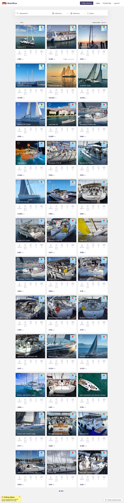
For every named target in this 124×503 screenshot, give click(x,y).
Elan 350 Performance (57, 395)
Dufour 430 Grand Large (26, 395)
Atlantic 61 (52, 47)
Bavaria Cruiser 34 (55, 240)
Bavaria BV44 (84, 47)
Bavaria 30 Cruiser (86, 163)
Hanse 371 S (21, 47)
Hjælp (98, 3)
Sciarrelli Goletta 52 (24, 86)
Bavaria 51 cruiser (23, 240)
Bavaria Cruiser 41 (55, 279)
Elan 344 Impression (87, 472)
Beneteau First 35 (55, 163)
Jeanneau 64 (53, 124)
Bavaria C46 (53, 356)
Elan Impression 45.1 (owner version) (93, 395)
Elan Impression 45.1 (56, 202)
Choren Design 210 (55, 86)
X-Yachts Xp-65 (23, 202)
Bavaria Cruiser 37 (24, 318)
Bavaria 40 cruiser (24, 124)
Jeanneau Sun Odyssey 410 (90, 202)
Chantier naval (85, 86)
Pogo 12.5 (83, 240)
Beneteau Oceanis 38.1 (88, 124)
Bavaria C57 (84, 434)
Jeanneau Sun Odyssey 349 (27, 356)
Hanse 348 (52, 472)
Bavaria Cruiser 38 (55, 434)
